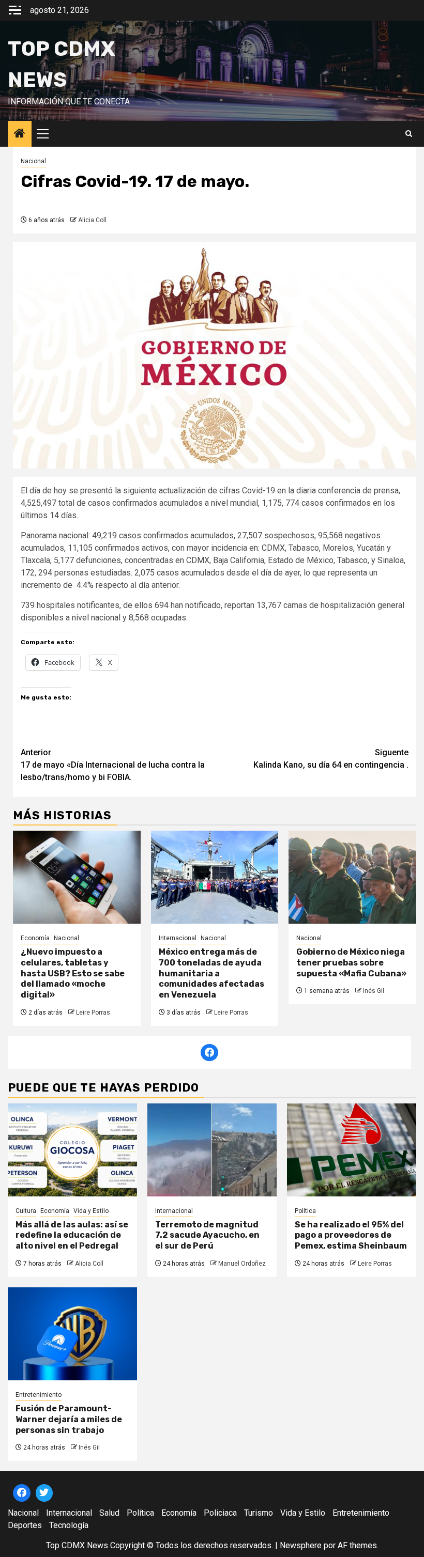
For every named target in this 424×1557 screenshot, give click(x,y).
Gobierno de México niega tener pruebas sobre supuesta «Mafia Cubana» (351, 962)
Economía (35, 938)
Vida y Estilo (91, 1211)
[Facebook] (209, 1052)
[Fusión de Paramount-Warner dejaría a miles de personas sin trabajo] (72, 1333)
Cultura (26, 1211)
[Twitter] (44, 1493)
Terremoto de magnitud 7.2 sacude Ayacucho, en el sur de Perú (207, 1235)
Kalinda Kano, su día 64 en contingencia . (330, 759)
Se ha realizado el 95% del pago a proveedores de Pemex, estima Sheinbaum (351, 1235)
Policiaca (220, 1513)
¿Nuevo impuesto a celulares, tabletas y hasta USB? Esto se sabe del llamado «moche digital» (73, 973)
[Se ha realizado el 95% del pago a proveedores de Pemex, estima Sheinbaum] (351, 1149)
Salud (109, 1513)
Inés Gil (373, 990)
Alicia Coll (92, 220)
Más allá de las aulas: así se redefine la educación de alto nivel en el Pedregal (72, 1235)
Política (305, 1211)
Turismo (258, 1513)
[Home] (19, 134)
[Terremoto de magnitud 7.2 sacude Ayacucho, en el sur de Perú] (212, 1149)
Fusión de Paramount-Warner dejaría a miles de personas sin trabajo (69, 1419)
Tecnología (68, 1525)
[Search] (408, 134)
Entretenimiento (39, 1394)
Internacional (177, 938)
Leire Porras (93, 1012)
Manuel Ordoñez (242, 1263)
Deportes (25, 1525)
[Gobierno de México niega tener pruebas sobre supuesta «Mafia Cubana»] (352, 877)
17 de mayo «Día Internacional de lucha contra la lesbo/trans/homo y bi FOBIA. (113, 765)
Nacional (33, 161)
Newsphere (301, 1545)
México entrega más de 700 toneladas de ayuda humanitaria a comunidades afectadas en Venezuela (211, 973)
